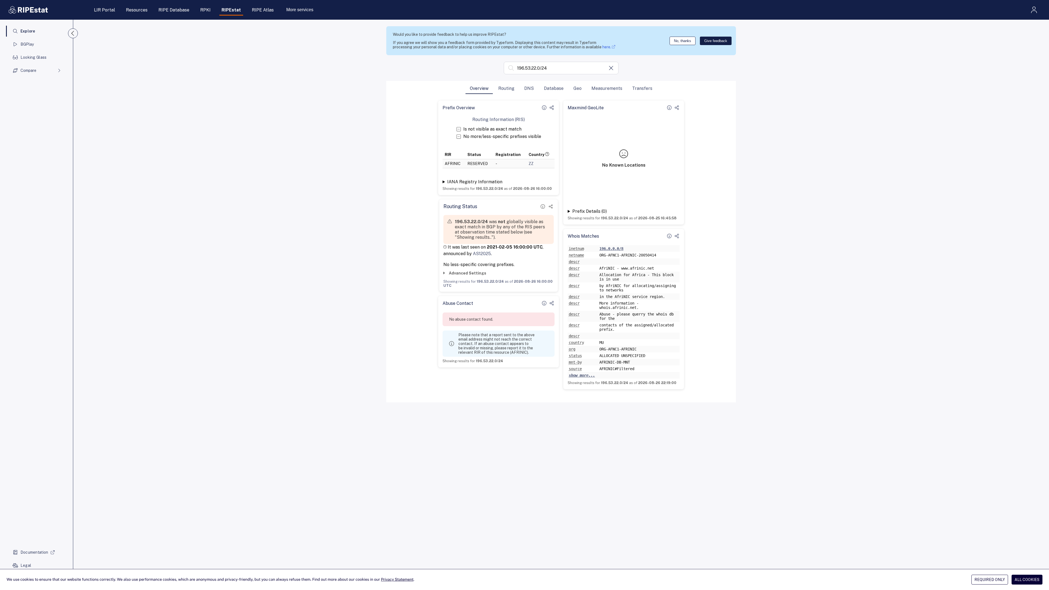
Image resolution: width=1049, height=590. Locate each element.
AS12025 (482, 253)
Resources (137, 10)
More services (299, 9)
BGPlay (27, 44)
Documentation (34, 552)
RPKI (205, 10)
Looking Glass (33, 57)
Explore (27, 31)
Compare (28, 70)
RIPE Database (173, 10)
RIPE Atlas (263, 10)
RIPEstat (231, 10)
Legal (25, 565)
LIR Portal (104, 10)
